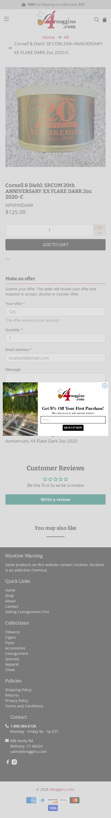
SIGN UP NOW (73, 427)
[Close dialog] (104, 385)
